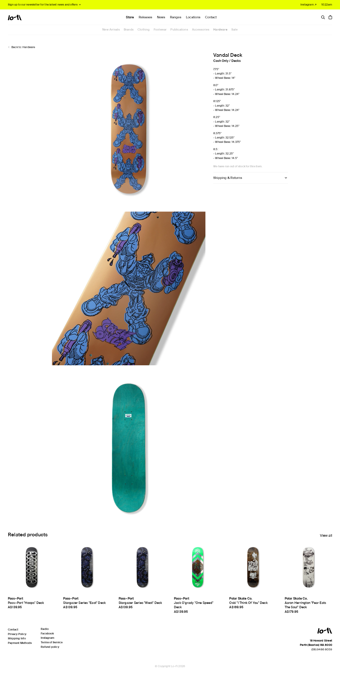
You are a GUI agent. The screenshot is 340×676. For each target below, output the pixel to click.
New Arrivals (111, 29)
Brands (129, 29)
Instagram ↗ (308, 4)
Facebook (47, 633)
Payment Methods (20, 642)
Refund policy (50, 646)
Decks (236, 61)
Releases (145, 17)
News (161, 17)
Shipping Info (17, 638)
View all (326, 535)
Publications (179, 29)
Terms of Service (52, 642)
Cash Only (220, 61)
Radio (45, 628)
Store (130, 17)
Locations (193, 17)
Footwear (160, 29)
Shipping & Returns (227, 178)
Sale (234, 29)
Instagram (47, 637)
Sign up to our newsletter (43, 4)
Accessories (200, 29)
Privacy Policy (17, 634)
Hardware (220, 29)
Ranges (175, 17)
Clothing (144, 29)
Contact (211, 17)
